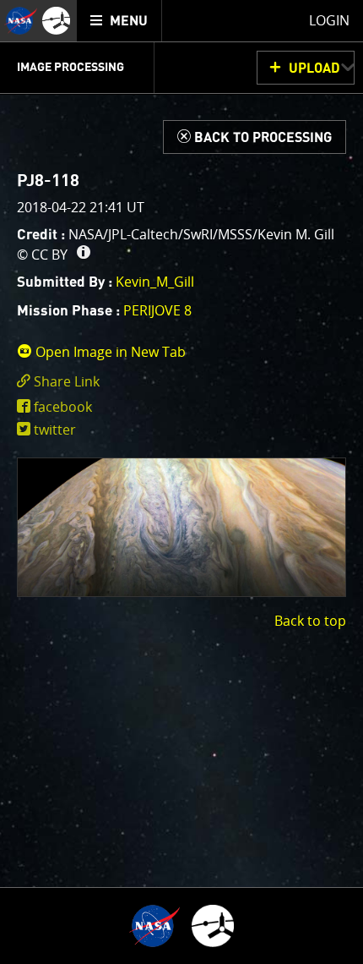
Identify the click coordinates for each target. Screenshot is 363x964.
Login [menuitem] (329, 20)
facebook (63, 406)
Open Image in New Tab (109, 351)
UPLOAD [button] (314, 68)
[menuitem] (119, 20)
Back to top (310, 620)
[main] (181, 482)
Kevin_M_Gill (155, 281)
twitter (55, 429)
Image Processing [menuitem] (70, 68)
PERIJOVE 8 (157, 310)
